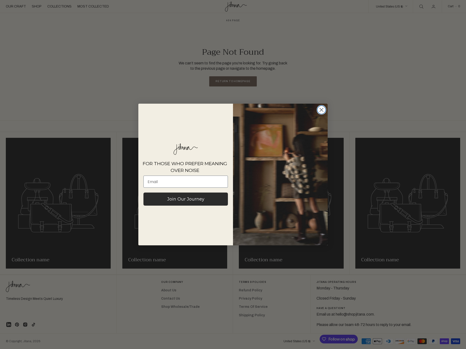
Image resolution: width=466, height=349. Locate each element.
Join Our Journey (185, 199)
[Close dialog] (321, 110)
